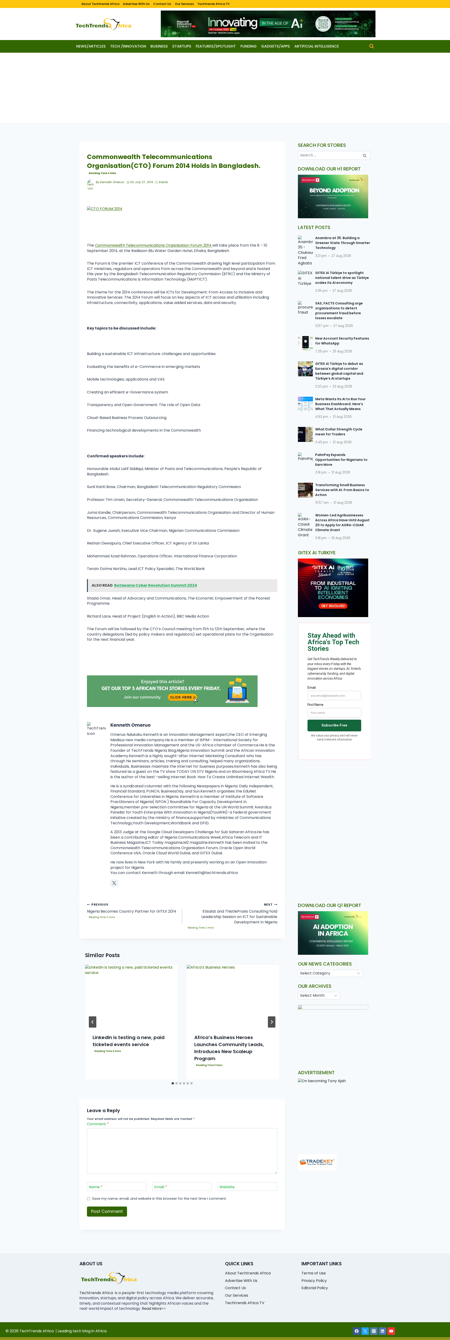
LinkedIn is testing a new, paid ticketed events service (129, 1041)
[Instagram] (374, 1331)
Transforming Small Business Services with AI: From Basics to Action (342, 490)
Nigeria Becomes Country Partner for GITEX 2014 (131, 908)
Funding (248, 46)
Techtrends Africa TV (213, 4)
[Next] (271, 1022)
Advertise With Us (136, 4)
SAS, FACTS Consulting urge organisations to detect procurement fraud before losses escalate (339, 310)
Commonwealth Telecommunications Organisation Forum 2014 (153, 245)
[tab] (173, 1083)
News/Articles (91, 46)
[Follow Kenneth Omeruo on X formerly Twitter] (114, 883)
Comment (98, 1124)
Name (96, 1187)
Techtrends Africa (96, 1293)
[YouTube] (391, 1331)
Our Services (184, 4)
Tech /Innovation (128, 46)
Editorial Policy (314, 1288)
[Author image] (90, 182)
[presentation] (131, 995)
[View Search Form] (371, 46)
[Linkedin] (382, 1331)
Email (160, 1187)
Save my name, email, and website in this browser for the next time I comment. (159, 1198)
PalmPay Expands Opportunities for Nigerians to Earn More (341, 459)
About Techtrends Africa (100, 4)
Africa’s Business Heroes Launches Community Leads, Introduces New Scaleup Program (229, 1048)
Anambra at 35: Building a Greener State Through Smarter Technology (342, 243)
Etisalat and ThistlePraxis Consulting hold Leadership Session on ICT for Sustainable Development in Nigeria (239, 914)
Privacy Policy (314, 1280)
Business (159, 46)
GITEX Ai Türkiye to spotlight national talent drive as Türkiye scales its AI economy (342, 277)
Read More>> (154, 1308)
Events (163, 182)
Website (227, 1187)
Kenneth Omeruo (112, 182)
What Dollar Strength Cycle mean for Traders (338, 432)
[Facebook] (356, 1331)
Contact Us (162, 4)
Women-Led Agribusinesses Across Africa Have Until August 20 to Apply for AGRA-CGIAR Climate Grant (342, 522)
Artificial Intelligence (316, 46)
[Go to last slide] (92, 1022)
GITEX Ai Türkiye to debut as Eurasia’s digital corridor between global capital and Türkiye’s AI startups (339, 371)
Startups (181, 46)
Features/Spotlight (216, 46)
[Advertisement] (225, 88)
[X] (365, 1331)
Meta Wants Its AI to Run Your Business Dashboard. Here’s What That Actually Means (340, 404)
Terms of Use (313, 1273)
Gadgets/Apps (275, 46)
